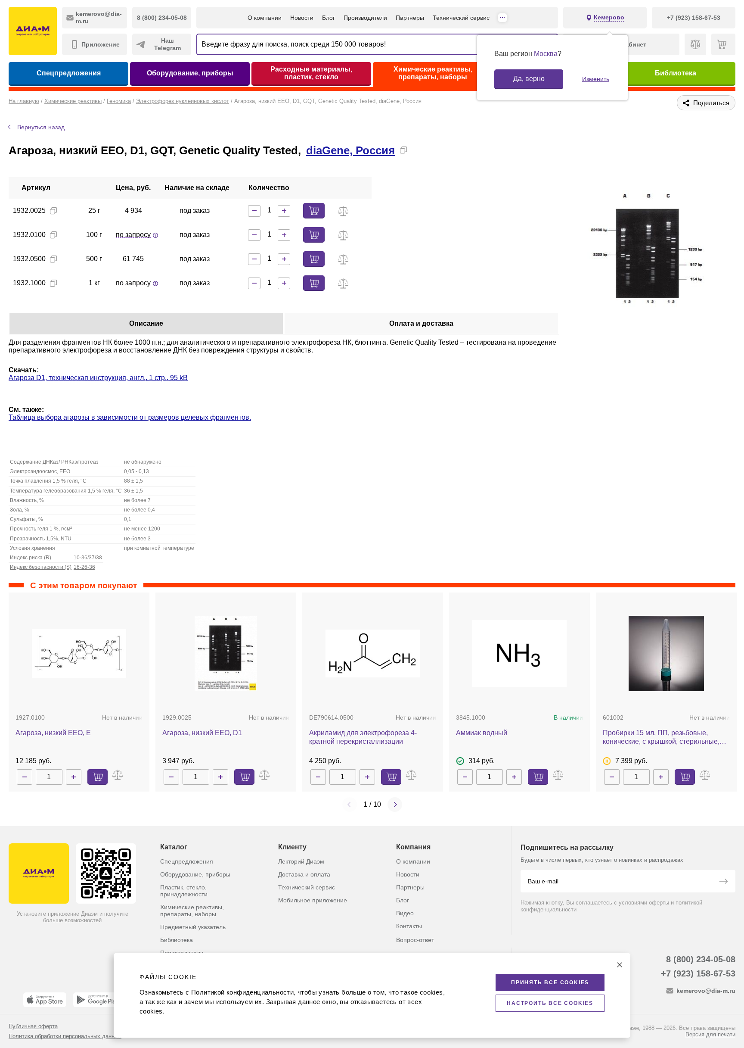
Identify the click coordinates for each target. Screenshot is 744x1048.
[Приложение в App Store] (44, 999)
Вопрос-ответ (415, 939)
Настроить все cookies (550, 1003)
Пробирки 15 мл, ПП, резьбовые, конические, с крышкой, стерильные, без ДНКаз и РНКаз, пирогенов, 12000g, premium (666, 737)
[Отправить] (723, 882)
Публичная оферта (33, 1026)
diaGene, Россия (350, 150)
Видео (405, 913)
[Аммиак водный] (519, 653)
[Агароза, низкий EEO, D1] (226, 653)
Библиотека (675, 73)
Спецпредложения (69, 73)
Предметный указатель (193, 926)
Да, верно (529, 78)
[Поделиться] (417, 150)
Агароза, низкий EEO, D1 (202, 732)
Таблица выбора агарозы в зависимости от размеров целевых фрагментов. (130, 417)
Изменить (595, 78)
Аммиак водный (481, 732)
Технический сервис (461, 17)
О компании (265, 17)
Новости (301, 17)
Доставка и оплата (304, 874)
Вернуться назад (41, 127)
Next (395, 804)
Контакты (409, 926)
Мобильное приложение (312, 900)
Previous (349, 804)
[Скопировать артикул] (53, 210)
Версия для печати (710, 1034)
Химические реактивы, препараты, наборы (433, 73)
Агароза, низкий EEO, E (53, 732)
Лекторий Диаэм (301, 861)
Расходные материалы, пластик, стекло (311, 73)
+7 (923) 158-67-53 (698, 973)
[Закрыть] (619, 964)
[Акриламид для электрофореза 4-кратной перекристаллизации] (373, 653)
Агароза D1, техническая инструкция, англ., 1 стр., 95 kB (98, 377)
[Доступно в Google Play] (97, 999)
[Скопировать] (403, 150)
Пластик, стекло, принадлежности (184, 891)
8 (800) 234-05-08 (700, 959)
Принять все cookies (550, 982)
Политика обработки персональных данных (65, 1036)
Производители (365, 17)
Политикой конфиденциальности (242, 992)
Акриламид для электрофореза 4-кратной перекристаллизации (363, 737)
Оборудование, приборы (190, 73)
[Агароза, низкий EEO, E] (79, 653)
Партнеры (410, 17)
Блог (328, 17)
